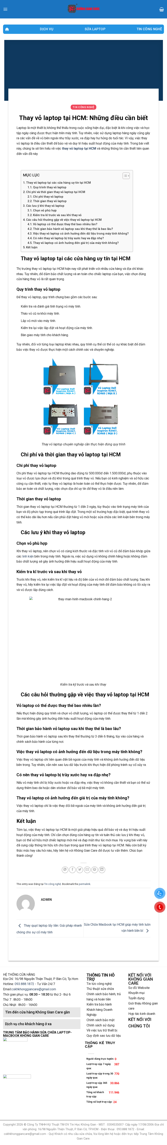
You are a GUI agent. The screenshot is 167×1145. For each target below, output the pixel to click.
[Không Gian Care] (83, 9)
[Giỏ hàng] (161, 9)
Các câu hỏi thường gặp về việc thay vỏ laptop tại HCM (64, 219)
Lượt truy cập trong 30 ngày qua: (99, 1075)
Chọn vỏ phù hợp (45, 210)
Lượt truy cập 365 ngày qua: (96, 1084)
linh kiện (28, 556)
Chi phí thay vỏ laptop (48, 196)
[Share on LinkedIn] (102, 869)
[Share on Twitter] (79, 869)
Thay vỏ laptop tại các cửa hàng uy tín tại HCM (58, 182)
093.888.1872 (24, 984)
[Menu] (5, 9)
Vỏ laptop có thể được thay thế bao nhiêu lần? (65, 224)
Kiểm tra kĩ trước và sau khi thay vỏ (57, 215)
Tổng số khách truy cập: (95, 1094)
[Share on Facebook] (72, 869)
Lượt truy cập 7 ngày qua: (98, 1066)
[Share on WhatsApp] (65, 869)
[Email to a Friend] (87, 869)
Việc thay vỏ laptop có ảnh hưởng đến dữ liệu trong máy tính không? (81, 233)
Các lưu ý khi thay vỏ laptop (45, 205)
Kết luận (31, 247)
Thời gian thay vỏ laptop (50, 201)
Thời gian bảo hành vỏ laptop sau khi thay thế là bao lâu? (73, 229)
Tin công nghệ (149, 29)
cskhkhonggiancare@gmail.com (33, 989)
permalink (84, 884)
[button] (124, 176)
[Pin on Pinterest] (94, 869)
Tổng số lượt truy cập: (99, 1101)
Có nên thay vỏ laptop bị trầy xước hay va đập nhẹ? (68, 238)
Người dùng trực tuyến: (100, 1058)
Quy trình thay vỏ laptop (49, 187)
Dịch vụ (46, 29)
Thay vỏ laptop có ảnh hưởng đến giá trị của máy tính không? (76, 242)
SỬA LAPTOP (95, 29)
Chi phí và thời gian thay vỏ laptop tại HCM (55, 192)
